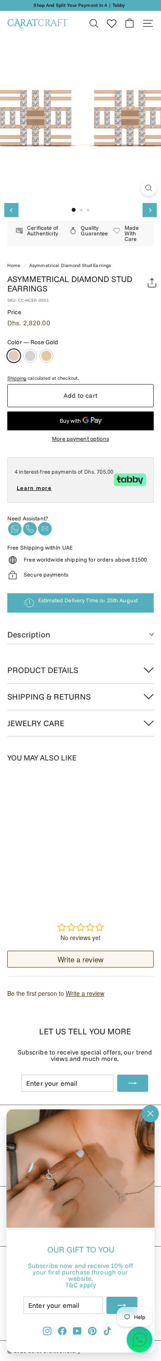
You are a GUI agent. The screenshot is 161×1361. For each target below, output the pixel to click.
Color (32, 342)
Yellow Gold (46, 355)
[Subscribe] (121, 1305)
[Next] (150, 210)
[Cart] (129, 23)
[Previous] (11, 210)
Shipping (16, 378)
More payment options (80, 439)
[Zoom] (149, 188)
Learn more (34, 487)
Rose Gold (13, 355)
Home (14, 265)
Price (14, 312)
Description (28, 634)
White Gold (30, 355)
